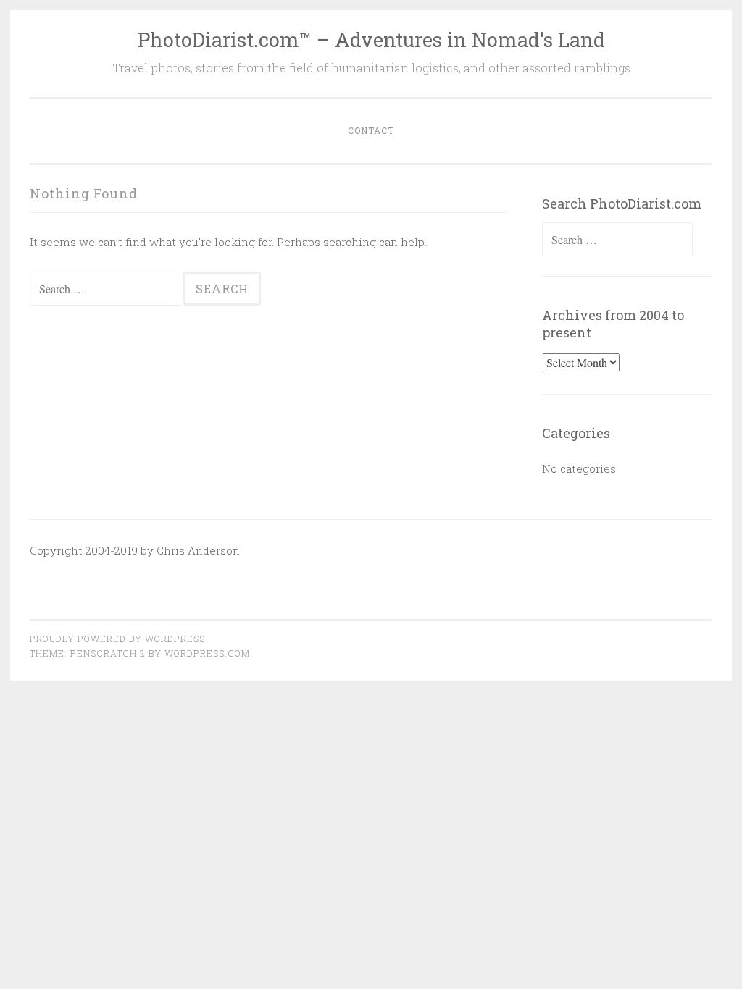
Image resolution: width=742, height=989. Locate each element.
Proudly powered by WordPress (117, 638)
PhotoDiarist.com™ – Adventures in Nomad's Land (371, 39)
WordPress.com (207, 653)
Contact (371, 130)
